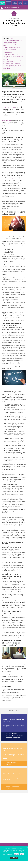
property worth (9, 739)
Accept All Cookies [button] (13, 857)
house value (15, 735)
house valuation (15, 762)
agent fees (15, 733)
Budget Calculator (15, 3)
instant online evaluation (8, 178)
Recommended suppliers (14, 729)
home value (8, 762)
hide (11, 38)
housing (21, 735)
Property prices (17, 737)
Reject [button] (22, 854)
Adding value (8, 733)
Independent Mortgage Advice (8, 3)
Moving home (8, 764)
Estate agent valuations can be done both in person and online (13, 119)
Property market (9, 737)
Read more (5, 729)
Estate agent (8, 735)
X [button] (26, 847)
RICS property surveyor (9, 107)
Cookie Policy (9, 854)
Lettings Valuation (20, 3)
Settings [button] (16, 854)
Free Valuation (25, 3)
